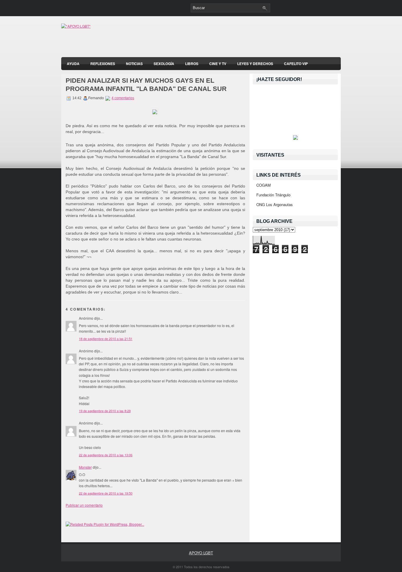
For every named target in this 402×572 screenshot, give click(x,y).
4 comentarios (123, 98)
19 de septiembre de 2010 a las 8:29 (105, 410)
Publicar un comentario (84, 505)
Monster (85, 467)
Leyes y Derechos (255, 63)
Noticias (134, 63)
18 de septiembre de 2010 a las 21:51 (105, 338)
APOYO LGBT (201, 553)
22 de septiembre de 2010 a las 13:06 (105, 454)
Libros (191, 63)
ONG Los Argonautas (274, 204)
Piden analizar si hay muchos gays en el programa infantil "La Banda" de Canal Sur (146, 84)
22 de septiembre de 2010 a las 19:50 (105, 493)
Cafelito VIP (296, 63)
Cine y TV (217, 63)
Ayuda (73, 63)
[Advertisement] (272, 38)
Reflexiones (102, 63)
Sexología (164, 63)
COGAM (263, 185)
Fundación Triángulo (273, 195)
